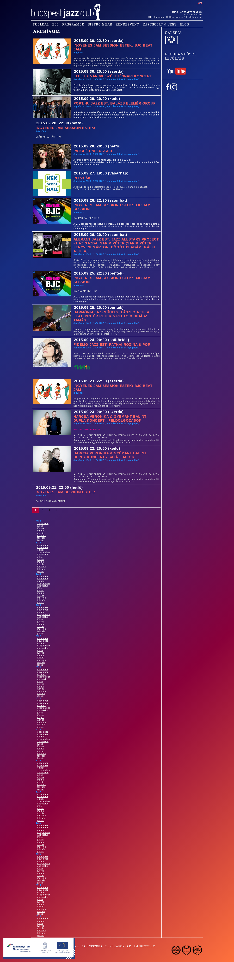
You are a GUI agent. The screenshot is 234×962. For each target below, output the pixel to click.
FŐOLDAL (41, 24)
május (40, 531)
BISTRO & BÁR (100, 24)
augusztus (42, 523)
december (42, 545)
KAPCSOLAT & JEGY (160, 24)
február (41, 538)
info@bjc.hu (195, 17)
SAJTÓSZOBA (92, 946)
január (40, 540)
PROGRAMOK (73, 24)
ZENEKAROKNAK (118, 946)
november (42, 547)
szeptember (43, 552)
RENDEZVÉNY (127, 24)
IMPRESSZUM (145, 946)
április (40, 533)
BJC (55, 24)
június (40, 528)
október (41, 550)
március (41, 535)
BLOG (184, 24)
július (40, 526)
